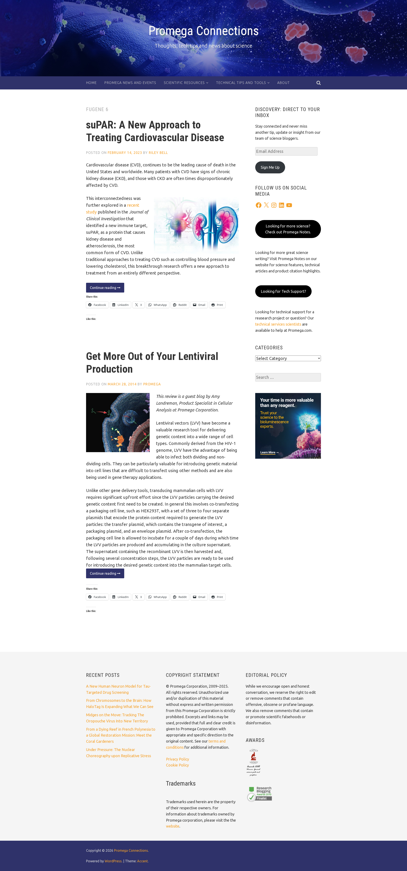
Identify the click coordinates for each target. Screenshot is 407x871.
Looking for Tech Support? (283, 291)
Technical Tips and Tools (241, 83)
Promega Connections (203, 30)
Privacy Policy (177, 759)
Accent (142, 861)
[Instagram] (273, 205)
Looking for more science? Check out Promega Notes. (288, 229)
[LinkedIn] (281, 205)
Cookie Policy (177, 765)
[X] (266, 205)
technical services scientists (278, 324)
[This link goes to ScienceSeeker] (253, 776)
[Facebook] (258, 205)
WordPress (113, 861)
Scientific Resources (184, 83)
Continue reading (101, 289)
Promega (152, 384)
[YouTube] (289, 205)
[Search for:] (288, 377)
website (172, 826)
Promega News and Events (130, 83)
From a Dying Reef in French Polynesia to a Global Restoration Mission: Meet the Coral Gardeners (120, 735)
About (283, 83)
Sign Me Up (270, 167)
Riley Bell (158, 153)
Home (91, 83)
